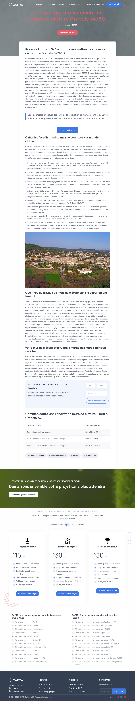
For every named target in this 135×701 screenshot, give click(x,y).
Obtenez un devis (76, 684)
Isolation (51, 4)
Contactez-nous (17, 685)
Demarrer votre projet (27, 593)
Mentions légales (18, 691)
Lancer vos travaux (67, 130)
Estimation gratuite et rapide (23, 494)
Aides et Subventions (95, 4)
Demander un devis (67, 32)
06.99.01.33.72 (16, 688)
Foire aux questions (77, 691)
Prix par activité (45, 684)
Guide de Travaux (75, 4)
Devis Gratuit (114, 4)
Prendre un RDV (75, 688)
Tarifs (61, 4)
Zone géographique (47, 691)
